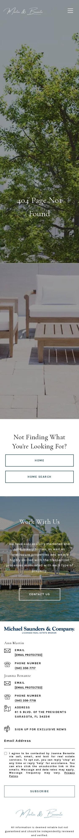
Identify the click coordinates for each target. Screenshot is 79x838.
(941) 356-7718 (25, 700)
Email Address (17, 741)
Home (39, 460)
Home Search (39, 476)
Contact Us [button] (39, 594)
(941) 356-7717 (25, 668)
